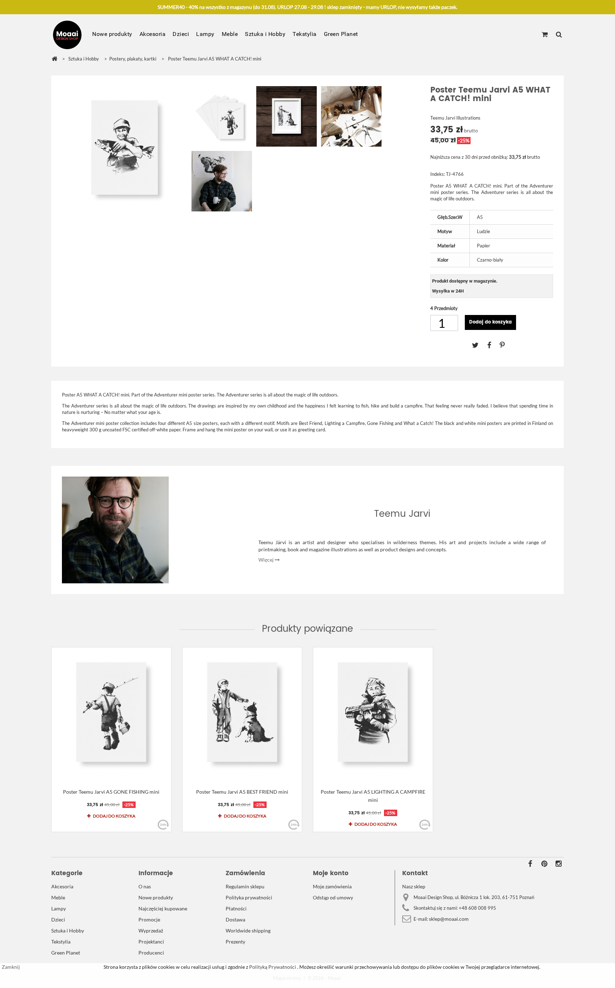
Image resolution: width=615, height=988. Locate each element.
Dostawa (235, 919)
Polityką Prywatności (272, 967)
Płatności (236, 908)
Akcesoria (153, 34)
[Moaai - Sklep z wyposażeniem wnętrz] (67, 35)
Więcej (266, 560)
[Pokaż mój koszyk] (545, 35)
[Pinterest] (506, 345)
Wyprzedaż (150, 930)
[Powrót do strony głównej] (54, 58)
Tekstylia (305, 34)
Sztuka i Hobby (265, 34)
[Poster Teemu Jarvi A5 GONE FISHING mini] (111, 713)
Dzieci (181, 34)
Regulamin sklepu (245, 886)
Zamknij (11, 967)
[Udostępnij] (493, 345)
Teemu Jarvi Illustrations (455, 118)
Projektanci (151, 942)
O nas (144, 886)
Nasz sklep (413, 886)
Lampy (205, 34)
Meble (230, 34)
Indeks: (437, 174)
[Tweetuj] (479, 345)
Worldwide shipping (248, 930)
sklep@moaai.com (449, 919)
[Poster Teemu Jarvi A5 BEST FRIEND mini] (242, 713)
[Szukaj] (559, 35)
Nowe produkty (112, 34)
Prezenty (235, 942)
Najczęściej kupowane (162, 908)
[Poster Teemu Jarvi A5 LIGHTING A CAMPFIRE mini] (373, 713)
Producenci (151, 953)
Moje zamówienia (332, 886)
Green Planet (341, 34)
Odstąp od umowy (333, 897)
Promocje (149, 919)
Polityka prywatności (249, 897)
